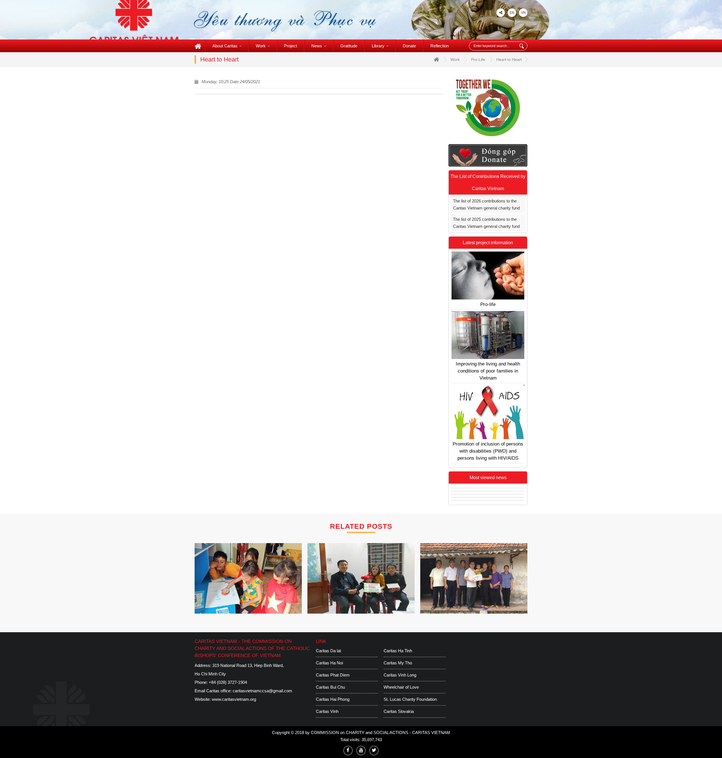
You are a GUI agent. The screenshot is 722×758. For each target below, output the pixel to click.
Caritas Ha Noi (329, 662)
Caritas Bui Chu (330, 687)
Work (261, 45)
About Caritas (224, 45)
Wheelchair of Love (401, 687)
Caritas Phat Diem (333, 675)
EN (512, 13)
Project (290, 45)
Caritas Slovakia (399, 711)
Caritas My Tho (398, 662)
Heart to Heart (509, 59)
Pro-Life (478, 59)
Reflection (439, 45)
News (316, 45)
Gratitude (348, 45)
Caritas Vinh (327, 711)
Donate (409, 45)
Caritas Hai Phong (332, 699)
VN (523, 13)
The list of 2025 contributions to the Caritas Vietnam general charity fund (486, 223)
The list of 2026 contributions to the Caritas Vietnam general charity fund (486, 204)
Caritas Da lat (328, 650)
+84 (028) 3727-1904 (228, 682)
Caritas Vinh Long (400, 675)
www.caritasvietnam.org (234, 699)
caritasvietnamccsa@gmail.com (262, 690)
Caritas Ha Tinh (398, 650)
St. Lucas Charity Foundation (410, 699)
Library (378, 45)
